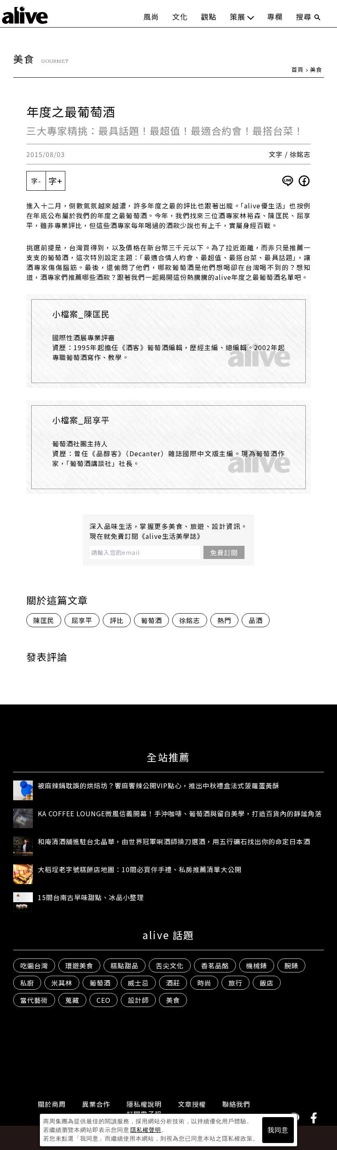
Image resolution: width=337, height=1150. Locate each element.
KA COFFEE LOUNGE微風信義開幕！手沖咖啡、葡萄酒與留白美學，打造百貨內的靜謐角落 (180, 813)
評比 (117, 620)
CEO (104, 1000)
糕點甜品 (124, 965)
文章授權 (192, 1104)
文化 (180, 16)
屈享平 (82, 620)
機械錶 (256, 965)
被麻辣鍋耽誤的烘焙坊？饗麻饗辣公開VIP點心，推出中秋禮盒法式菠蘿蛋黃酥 (158, 785)
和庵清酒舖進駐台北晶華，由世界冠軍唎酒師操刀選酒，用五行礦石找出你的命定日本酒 (174, 841)
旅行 (235, 983)
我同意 (278, 1130)
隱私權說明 (144, 1104)
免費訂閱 (224, 552)
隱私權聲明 (145, 1130)
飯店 (267, 983)
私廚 (27, 983)
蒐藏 (72, 1000)
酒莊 (173, 983)
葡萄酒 (151, 620)
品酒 (256, 620)
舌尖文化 (170, 965)
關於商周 (52, 1104)
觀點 (209, 16)
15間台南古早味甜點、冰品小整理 (91, 897)
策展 (237, 16)
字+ (55, 181)
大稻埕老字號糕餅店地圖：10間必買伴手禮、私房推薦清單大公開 (140, 869)
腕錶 (291, 965)
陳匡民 (43, 620)
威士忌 (138, 983)
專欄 (275, 16)
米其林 (61, 983)
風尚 (151, 16)
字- (36, 181)
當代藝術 (34, 1000)
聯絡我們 (236, 1104)
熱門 (224, 620)
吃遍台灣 (34, 965)
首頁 (297, 69)
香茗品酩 (215, 965)
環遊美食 (79, 965)
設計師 (138, 1000)
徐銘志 (189, 620)
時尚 (204, 983)
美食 (316, 69)
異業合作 (96, 1104)
